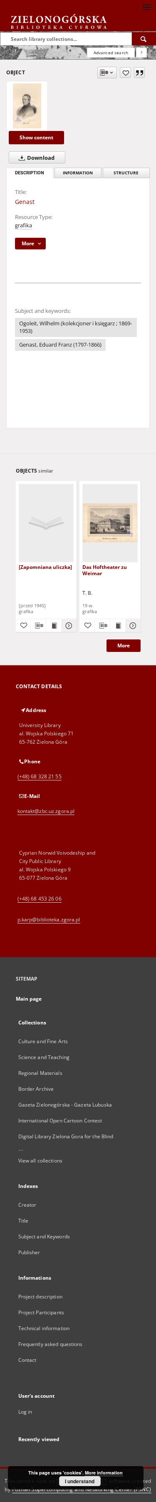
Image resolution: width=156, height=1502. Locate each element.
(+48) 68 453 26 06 (39, 898)
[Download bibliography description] (38, 625)
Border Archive (36, 1088)
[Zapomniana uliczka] (45, 567)
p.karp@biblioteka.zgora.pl (48, 919)
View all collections (40, 1160)
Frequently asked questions (50, 1344)
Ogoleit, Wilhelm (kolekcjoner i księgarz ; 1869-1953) (75, 327)
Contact (27, 1360)
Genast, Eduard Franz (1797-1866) (60, 344)
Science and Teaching (43, 1057)
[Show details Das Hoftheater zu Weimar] (131, 625)
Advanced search (111, 52)
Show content (36, 137)
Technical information (44, 1328)
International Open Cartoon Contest (60, 1120)
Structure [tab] (126, 173)
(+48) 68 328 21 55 (39, 776)
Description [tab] (29, 173)
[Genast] (27, 105)
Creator (27, 1204)
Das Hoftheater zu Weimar (104, 570)
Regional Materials (40, 1073)
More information (104, 1472)
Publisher (29, 1252)
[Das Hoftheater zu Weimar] (110, 522)
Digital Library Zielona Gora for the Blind (66, 1136)
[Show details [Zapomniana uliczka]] (67, 625)
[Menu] (146, 6)
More (123, 645)
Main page (29, 998)
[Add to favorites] (125, 72)
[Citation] (139, 72)
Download (40, 157)
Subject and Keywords (44, 1236)
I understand (79, 1481)
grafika (23, 225)
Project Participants (41, 1312)
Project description (40, 1296)
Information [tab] (78, 173)
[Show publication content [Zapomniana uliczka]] (53, 625)
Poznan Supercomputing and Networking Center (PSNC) (81, 1489)
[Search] (144, 38)
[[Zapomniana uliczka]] (46, 522)
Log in (25, 1411)
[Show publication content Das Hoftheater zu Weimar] (117, 625)
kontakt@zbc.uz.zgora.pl (46, 811)
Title (23, 1220)
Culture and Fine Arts (43, 1041)
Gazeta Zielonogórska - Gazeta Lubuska (65, 1104)
